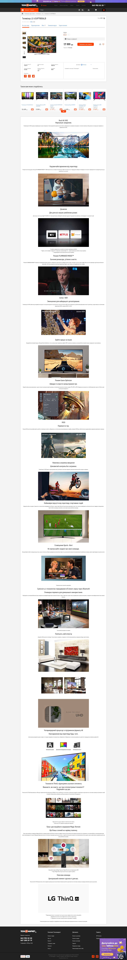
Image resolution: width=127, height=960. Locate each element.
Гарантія (77, 5)
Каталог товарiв (51, 936)
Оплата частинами (76, 941)
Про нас (49, 938)
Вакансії (49, 941)
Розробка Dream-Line (63, 958)
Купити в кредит (75, 938)
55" (68, 34)
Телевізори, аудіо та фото (29, 13)
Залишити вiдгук (52, 25)
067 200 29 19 (26, 940)
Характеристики (35, 25)
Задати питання (63, 25)
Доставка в (78, 64)
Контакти (84, 5)
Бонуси (55, 5)
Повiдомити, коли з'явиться (85, 44)
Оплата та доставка (64, 5)
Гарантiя (74, 943)
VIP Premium (98, 936)
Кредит (71, 5)
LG (42, 13)
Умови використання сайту (77, 948)
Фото (44, 25)
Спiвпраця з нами (51, 943)
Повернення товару (76, 946)
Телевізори (38, 13)
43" (65, 34)
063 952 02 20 (98, 5)
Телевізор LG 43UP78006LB (50, 13)
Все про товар (25, 25)
